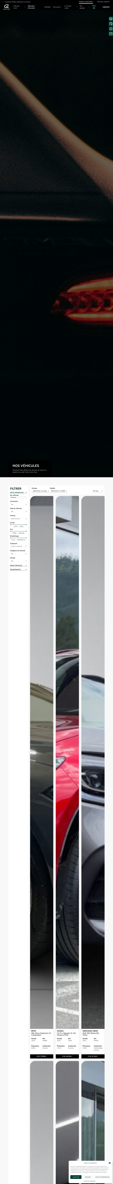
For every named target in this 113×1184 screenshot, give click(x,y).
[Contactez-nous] (111, 34)
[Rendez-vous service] (111, 24)
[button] (110, 1163)
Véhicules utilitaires (103, 2)
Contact (106, 7)
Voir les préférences (102, 1177)
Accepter (76, 1177)
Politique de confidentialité (89, 1181)
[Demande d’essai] (111, 19)
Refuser (88, 1177)
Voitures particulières (86, 2)
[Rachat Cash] (111, 29)
